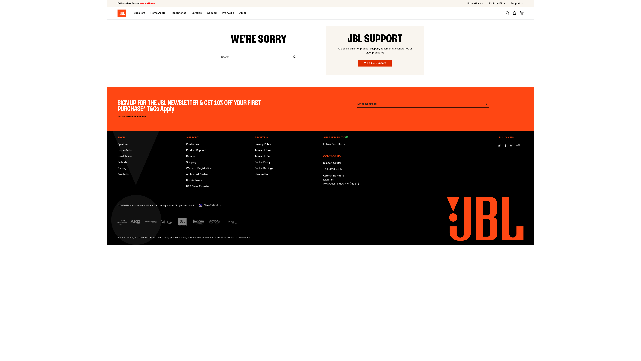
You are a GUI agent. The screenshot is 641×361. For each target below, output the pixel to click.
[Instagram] (499, 146)
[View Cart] (520, 13)
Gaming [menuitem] (212, 13)
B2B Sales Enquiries (197, 186)
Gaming (122, 168)
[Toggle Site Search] (507, 13)
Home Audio (125, 150)
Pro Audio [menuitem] (228, 13)
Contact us (192, 144)
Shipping (191, 162)
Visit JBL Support (375, 63)
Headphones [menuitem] (178, 13)
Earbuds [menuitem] (196, 13)
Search (295, 57)
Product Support (196, 150)
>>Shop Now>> (147, 3)
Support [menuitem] (516, 3)
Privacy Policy (137, 116)
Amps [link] (242, 13)
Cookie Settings (264, 168)
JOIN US (486, 104)
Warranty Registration (198, 168)
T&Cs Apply (160, 109)
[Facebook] (505, 146)
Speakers (123, 144)
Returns (190, 156)
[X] (511, 146)
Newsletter (261, 174)
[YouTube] (518, 146)
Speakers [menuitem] (139, 13)
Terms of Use (262, 156)
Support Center (332, 163)
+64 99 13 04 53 (333, 169)
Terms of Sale (263, 150)
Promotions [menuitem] (474, 3)
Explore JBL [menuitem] (496, 3)
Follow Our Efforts (334, 144)
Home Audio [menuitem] (157, 13)
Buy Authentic (194, 180)
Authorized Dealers (197, 174)
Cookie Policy (262, 162)
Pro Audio (123, 174)
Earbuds (122, 162)
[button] (514, 13)
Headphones (125, 156)
